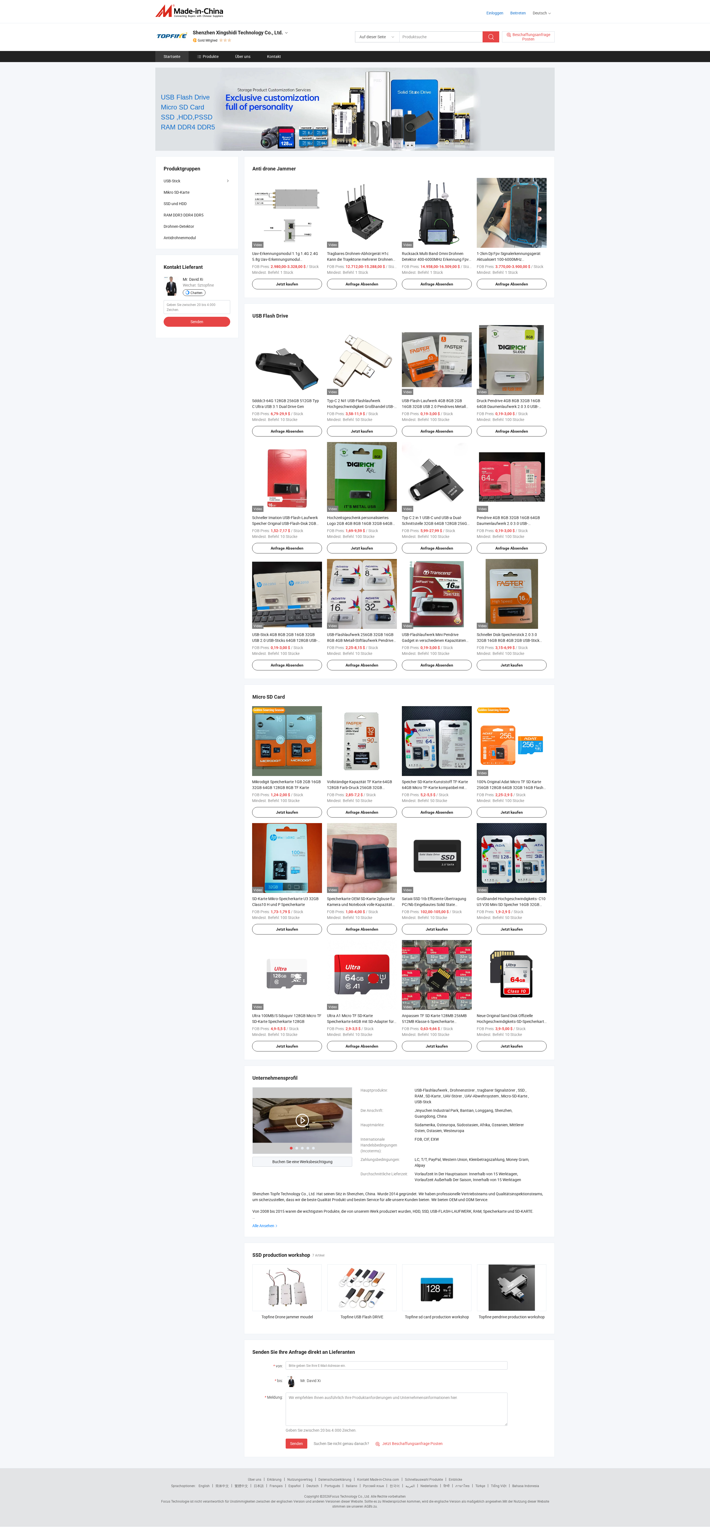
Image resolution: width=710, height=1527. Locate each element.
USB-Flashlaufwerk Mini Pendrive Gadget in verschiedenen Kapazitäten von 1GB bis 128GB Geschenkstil (434, 640)
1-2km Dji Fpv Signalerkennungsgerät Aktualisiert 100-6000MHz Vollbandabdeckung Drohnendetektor (509, 259)
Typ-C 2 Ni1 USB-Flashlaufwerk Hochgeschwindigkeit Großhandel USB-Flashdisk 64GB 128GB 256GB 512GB (360, 406)
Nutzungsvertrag (300, 1479)
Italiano (351, 1485)
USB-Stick (172, 180)
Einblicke (455, 1479)
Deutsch (312, 1485)
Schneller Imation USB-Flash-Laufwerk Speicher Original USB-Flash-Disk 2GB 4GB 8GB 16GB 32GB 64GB (285, 523)
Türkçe (480, 1485)
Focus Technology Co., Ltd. (350, 1496)
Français (276, 1485)
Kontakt (274, 56)
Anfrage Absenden (362, 284)
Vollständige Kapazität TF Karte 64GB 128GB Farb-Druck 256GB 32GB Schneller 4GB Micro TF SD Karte (359, 787)
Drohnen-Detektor (179, 226)
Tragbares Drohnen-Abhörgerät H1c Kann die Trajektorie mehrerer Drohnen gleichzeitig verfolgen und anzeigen (360, 259)
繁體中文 (241, 1485)
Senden (296, 1443)
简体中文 (222, 1485)
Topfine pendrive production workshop (512, 1316)
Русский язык (373, 1485)
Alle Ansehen (263, 1225)
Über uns (242, 56)
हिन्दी (446, 1485)
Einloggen (494, 13)
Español (294, 1485)
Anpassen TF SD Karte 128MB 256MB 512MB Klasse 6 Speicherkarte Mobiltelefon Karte (434, 1021)
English (204, 1485)
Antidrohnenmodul (180, 237)
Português (332, 1485)
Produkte (211, 56)
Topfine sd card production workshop (437, 1316)
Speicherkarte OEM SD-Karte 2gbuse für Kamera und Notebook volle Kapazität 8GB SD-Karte (361, 904)
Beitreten (518, 13)
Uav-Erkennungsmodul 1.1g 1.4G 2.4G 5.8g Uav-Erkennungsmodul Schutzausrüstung (285, 259)
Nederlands (429, 1485)
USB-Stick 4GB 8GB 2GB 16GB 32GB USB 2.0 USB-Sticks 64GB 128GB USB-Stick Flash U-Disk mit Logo (285, 640)
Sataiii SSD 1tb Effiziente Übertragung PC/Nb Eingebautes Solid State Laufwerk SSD (434, 904)
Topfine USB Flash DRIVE (362, 1316)
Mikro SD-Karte (176, 192)
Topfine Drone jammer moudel (287, 1316)
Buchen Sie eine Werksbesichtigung (302, 1161)
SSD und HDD (175, 203)
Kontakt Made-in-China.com (378, 1479)
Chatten (196, 292)
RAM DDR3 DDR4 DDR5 (184, 215)
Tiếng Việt (498, 1485)
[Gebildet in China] (191, 10)
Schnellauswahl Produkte (424, 1479)
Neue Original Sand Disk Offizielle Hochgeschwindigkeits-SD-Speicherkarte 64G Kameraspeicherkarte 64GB (511, 1021)
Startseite (172, 56)
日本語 (259, 1485)
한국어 (395, 1485)
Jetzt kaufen (287, 284)
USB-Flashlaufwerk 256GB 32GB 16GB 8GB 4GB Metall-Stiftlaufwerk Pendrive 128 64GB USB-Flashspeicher (360, 640)
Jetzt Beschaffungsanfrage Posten (409, 1443)
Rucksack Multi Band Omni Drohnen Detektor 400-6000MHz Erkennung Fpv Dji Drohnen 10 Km (435, 259)
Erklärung (274, 1479)
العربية (410, 1485)
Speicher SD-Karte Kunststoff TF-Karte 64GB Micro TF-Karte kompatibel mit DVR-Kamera (435, 787)
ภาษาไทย (462, 1485)
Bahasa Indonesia (525, 1485)
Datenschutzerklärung (334, 1479)
